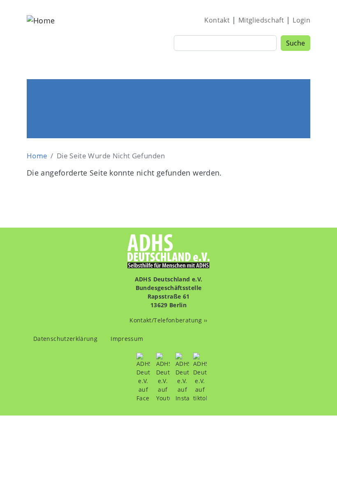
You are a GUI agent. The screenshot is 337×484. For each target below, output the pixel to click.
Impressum (127, 338)
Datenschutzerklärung (65, 338)
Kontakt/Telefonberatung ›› (168, 320)
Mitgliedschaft (261, 20)
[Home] (41, 42)
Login (301, 20)
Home (37, 155)
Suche (295, 43)
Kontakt (217, 20)
